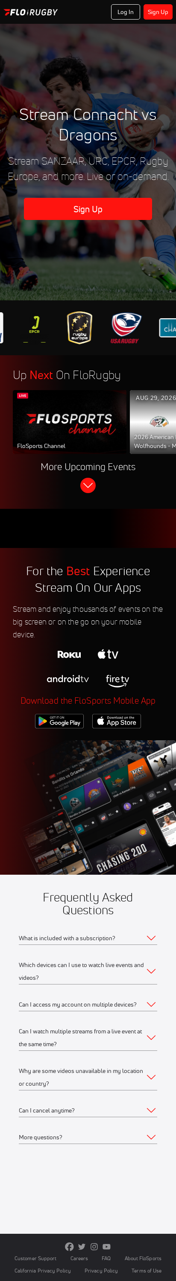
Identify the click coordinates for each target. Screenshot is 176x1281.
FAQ (106, 1258)
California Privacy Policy (43, 1270)
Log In (125, 12)
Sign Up (158, 12)
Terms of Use (146, 1270)
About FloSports (143, 1258)
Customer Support (36, 1258)
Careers (79, 1258)
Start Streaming (70, 430)
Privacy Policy (101, 1270)
